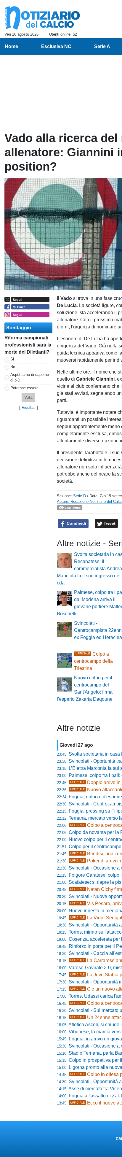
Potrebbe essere (24, 388)
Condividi (75, 523)
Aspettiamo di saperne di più (29, 377)
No (12, 367)
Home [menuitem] (11, 46)
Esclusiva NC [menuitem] (56, 46)
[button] (28, 397)
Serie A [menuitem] (102, 46)
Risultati (29, 407)
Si (12, 359)
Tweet (108, 523)
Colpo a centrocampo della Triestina (93, 661)
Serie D (79, 496)
